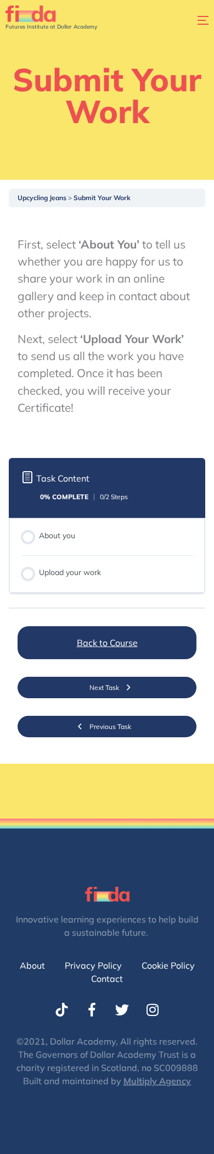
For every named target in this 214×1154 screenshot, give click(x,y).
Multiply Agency (157, 1080)
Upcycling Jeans (43, 198)
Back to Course (107, 642)
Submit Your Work (102, 198)
